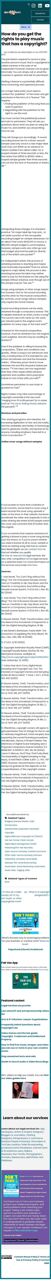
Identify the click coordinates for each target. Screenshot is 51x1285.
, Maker (27, 1150)
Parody (16, 840)
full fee (29, 558)
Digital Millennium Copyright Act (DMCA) (24, 836)
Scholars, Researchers (13, 1157)
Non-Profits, (19, 1154)
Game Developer (22, 1147)
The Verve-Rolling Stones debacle (28, 403)
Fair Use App (43, 969)
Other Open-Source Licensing (18, 855)
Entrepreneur (11, 825)
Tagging (20, 870)
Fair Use (8, 840)
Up (25, 891)
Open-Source (11, 851)
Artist (31, 821)
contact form (35, 549)
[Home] (12, 12)
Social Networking (25, 866)
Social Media (31, 859)
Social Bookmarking (27, 862)
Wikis (27, 870)
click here (32, 565)
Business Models (21, 821)
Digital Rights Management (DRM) (20, 844)
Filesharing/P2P (12, 847)
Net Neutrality (26, 847)
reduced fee (19, 555)
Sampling (20, 859)
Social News (39, 866)
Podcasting (10, 859)
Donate (40, 19)
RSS (15, 862)
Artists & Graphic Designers (28, 1131)
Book (7, 881)
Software (37, 855)
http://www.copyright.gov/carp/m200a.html (24, 657)
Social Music (10, 866)
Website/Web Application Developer (22, 828)
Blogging (9, 821)
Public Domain (27, 840)
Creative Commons (37, 851)
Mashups (9, 862)
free (7, 555)
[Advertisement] (25, 196)
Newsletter (40, 13)
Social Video (10, 870)
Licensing (22, 851)
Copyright (9, 832)
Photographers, (34, 1154)
